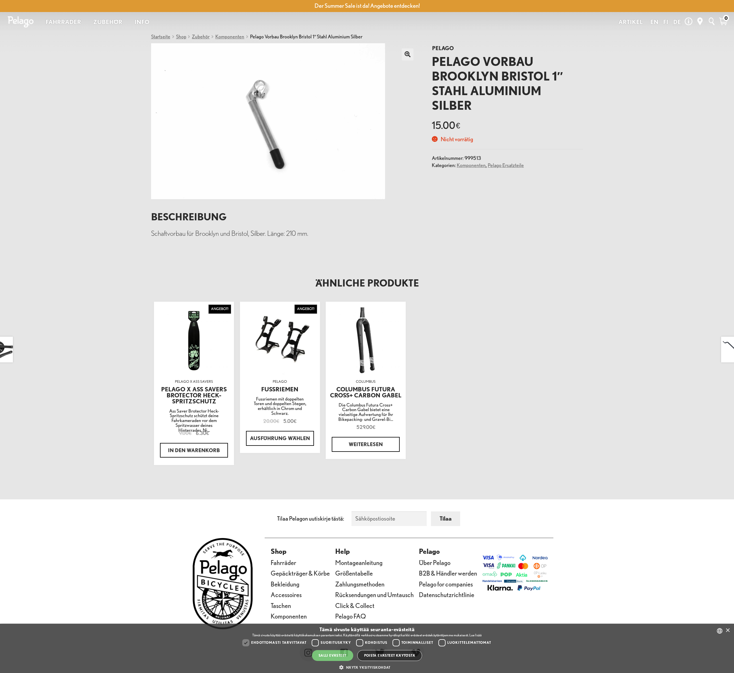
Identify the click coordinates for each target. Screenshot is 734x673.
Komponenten (229, 36)
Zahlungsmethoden (359, 584)
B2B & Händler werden (448, 573)
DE (677, 21)
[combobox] (720, 631)
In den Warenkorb (194, 450)
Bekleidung (285, 584)
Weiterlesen (366, 444)
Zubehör (201, 36)
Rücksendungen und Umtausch (374, 595)
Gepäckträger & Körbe (300, 573)
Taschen (281, 605)
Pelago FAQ (350, 616)
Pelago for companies (446, 584)
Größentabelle (354, 573)
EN (654, 21)
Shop (181, 36)
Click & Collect (354, 605)
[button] (366, 668)
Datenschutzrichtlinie (446, 595)
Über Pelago (434, 562)
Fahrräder (283, 562)
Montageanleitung (358, 562)
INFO (141, 21)
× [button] (727, 630)
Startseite (160, 36)
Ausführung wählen (280, 438)
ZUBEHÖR (107, 21)
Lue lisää (475, 635)
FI (665, 21)
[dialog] (367, 648)
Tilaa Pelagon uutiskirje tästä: (310, 518)
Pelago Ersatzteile (506, 165)
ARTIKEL (630, 21)
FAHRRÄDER (63, 21)
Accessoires (286, 595)
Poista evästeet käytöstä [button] (389, 655)
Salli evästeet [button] (333, 655)
